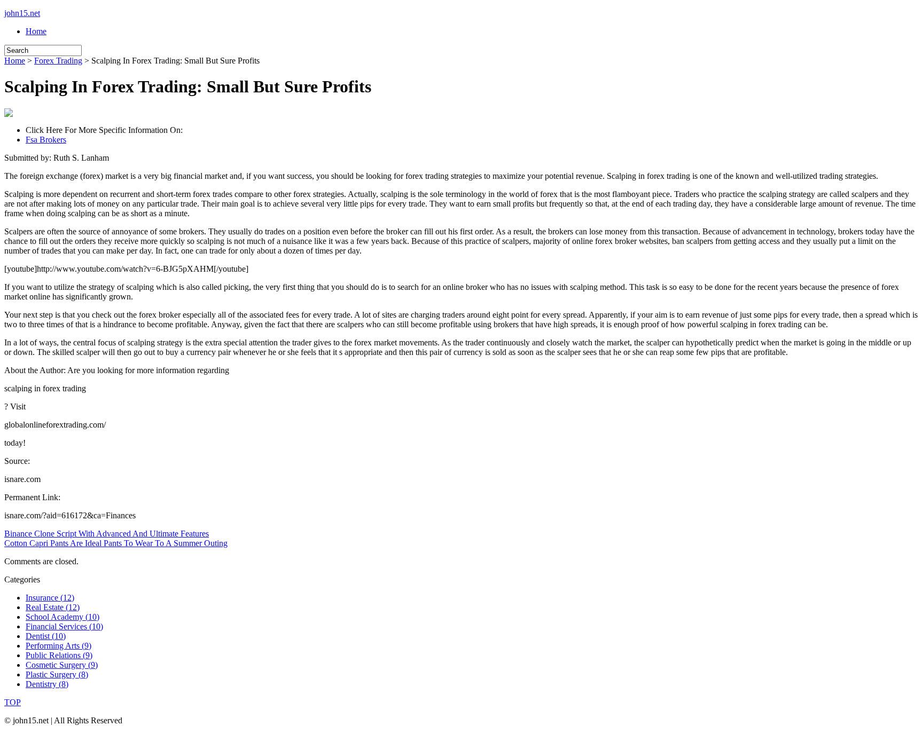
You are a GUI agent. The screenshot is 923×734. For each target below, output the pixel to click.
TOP (12, 702)
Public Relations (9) (59, 655)
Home (36, 31)
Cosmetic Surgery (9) (62, 664)
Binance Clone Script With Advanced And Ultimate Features (106, 533)
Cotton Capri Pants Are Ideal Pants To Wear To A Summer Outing (116, 543)
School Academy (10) (62, 616)
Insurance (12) (50, 597)
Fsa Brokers (46, 139)
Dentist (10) (46, 636)
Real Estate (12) (53, 607)
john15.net (22, 13)
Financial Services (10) (64, 626)
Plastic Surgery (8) (57, 674)
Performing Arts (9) (58, 645)
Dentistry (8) (47, 684)
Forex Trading (58, 60)
